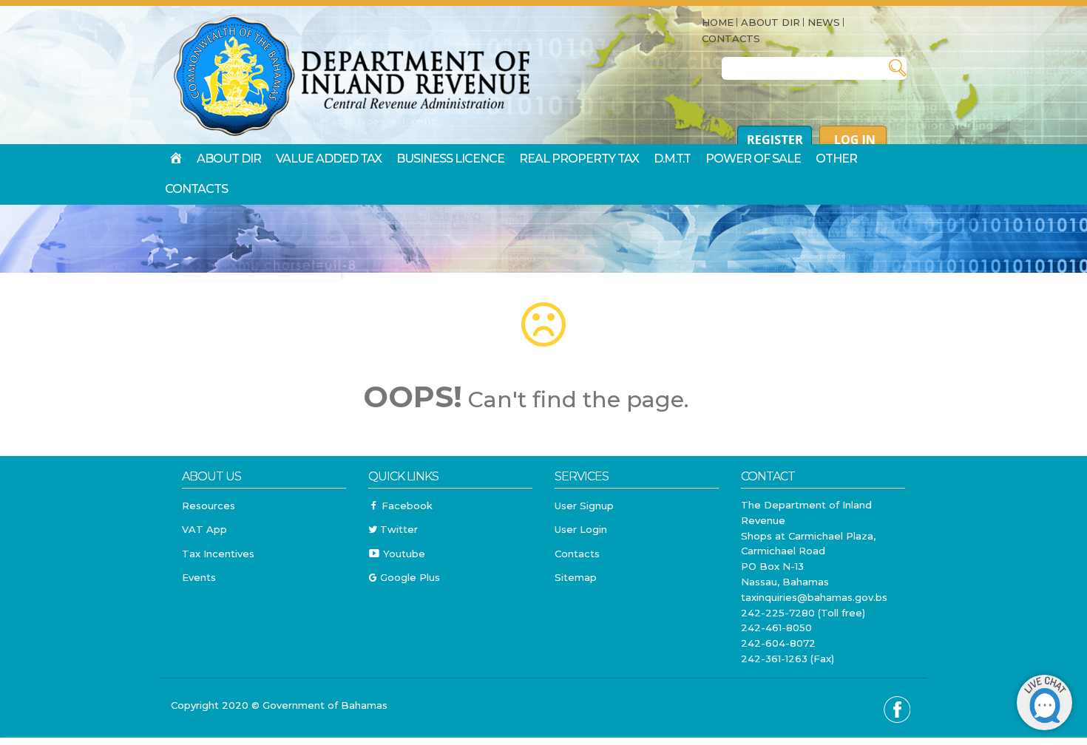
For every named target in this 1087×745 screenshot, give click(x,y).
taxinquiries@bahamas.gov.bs (814, 597)
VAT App (204, 529)
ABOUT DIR (770, 22)
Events (199, 577)
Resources (208, 505)
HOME (718, 22)
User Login (581, 529)
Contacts (577, 553)
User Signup (584, 505)
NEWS (823, 22)
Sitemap (576, 577)
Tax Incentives (218, 553)
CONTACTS (731, 38)
